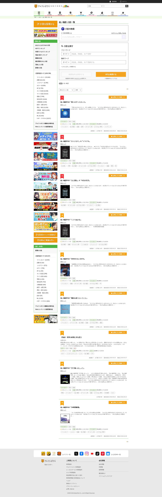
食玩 (112, 166)
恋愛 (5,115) (40, 262)
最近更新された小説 (41, 61)
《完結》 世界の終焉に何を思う (71, 337)
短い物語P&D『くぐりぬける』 (71, 220)
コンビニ (72, 432)
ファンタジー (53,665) (43, 77)
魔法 (101, 322)
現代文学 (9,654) (42, 99)
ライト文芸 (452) (42, 276)
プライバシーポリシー (73, 486)
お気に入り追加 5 (118, 332)
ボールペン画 (88, 126)
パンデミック (107, 126)
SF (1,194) (40, 271)
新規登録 (114, 1)
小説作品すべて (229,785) (43, 73)
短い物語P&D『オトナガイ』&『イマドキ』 (75, 141)
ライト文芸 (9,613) (42, 93)
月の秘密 (106, 392)
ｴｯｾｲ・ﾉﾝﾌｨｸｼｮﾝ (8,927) (44, 118)
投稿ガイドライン (71, 483)
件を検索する (111, 74)
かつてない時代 (98, 126)
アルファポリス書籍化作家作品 (44, 123)
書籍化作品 (38, 58)
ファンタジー (64, 121)
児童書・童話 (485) (42, 293)
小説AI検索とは (67, 33)
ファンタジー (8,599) (43, 260)
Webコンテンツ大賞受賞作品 (44, 126)
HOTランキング (40, 48)
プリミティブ (93, 244)
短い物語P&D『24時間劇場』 (70, 407)
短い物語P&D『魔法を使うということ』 (74, 298)
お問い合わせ (70, 489)
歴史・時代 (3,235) (42, 107)
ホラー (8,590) (41, 85)
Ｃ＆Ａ (112, 392)
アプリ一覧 (67, 454)
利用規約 (69, 464)
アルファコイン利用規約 (73, 467)
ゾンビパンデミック (72, 353)
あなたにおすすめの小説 (42, 45)
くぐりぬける (84, 244)
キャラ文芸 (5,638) (42, 91)
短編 (78, 126)
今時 (69, 166)
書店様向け (102, 473)
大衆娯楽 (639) (41, 284)
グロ (92, 353)
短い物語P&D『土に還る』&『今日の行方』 (75, 180)
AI (100, 283)
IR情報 (101, 467)
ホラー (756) (40, 268)
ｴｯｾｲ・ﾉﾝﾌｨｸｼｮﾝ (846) (43, 301)
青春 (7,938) (40, 96)
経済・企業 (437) (42, 104)
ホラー (62, 348)
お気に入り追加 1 (118, 136)
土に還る (98, 205)
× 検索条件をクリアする (111, 78)
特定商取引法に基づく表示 (74, 475)
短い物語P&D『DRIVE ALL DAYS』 (72, 259)
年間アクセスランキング (42, 51)
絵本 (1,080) (40, 113)
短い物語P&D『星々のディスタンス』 (73, 102)
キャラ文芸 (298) (42, 273)
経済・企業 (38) (41, 287)
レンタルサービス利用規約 (74, 469)
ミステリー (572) (42, 265)
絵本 (82, 126)
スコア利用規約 (71, 472)
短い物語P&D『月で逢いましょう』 (72, 368)
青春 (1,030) (40, 279)
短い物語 (72, 126)
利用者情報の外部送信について (75, 478)
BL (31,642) (40, 115)
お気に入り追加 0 (118, 97)
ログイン (124, 1)
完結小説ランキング (41, 55)
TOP (35, 17)
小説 (39, 17)
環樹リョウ (63, 105)
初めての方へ (48, 464)
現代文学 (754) (41, 282)
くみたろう (63, 340)
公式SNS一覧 (117, 454)
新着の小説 (38, 68)
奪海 (62, 392)
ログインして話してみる (118, 33)
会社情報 (101, 464)
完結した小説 (39, 64)
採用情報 (101, 469)
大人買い (63, 166)
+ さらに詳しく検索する (68, 66)
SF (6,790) (40, 88)
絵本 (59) (39, 295)
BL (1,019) (40, 298)
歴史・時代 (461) (42, 290)
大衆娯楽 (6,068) (42, 102)
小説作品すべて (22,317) (42, 256)
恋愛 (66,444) (41, 80)
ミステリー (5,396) (42, 82)
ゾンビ (80, 353)
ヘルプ (68, 480)
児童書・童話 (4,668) (43, 110)
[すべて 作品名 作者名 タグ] (66, 54)
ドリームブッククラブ (105, 476)
